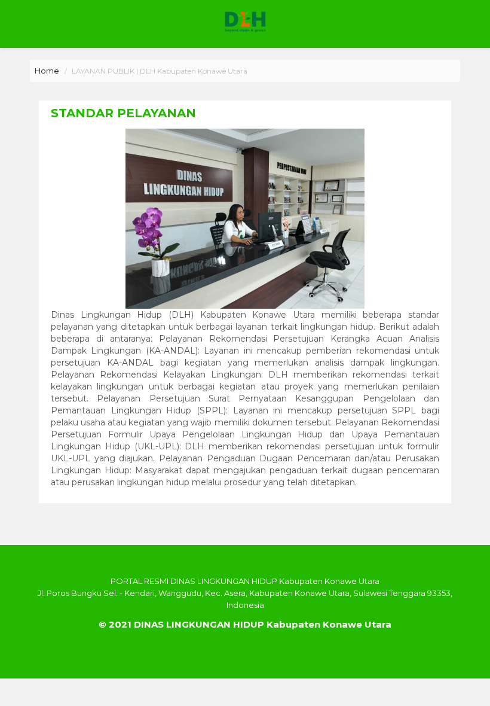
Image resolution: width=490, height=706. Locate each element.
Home (47, 70)
